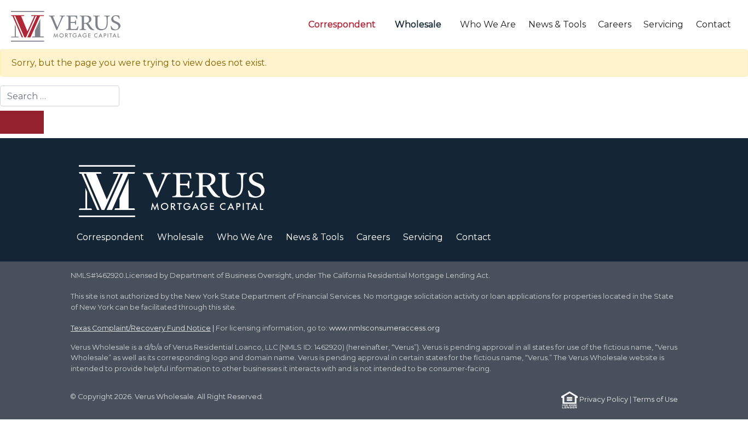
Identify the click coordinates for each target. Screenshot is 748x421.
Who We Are (488, 24)
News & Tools (557, 24)
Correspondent (342, 24)
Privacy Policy (603, 399)
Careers (614, 24)
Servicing (663, 24)
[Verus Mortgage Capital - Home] (70, 24)
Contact (713, 24)
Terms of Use (655, 399)
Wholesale (418, 24)
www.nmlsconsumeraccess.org (384, 328)
